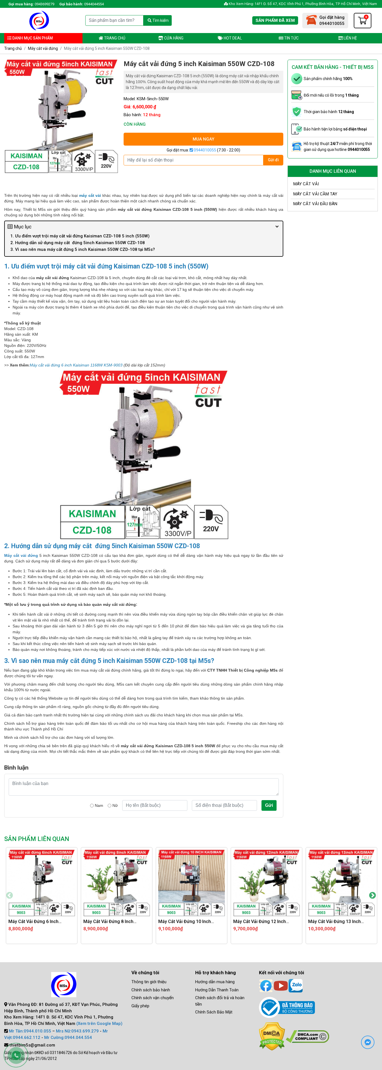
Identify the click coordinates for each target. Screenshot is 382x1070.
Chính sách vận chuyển (152, 997)
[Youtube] (281, 985)
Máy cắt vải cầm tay (315, 194)
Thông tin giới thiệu (148, 981)
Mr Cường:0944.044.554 (68, 1037)
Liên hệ (350, 38)
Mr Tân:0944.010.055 (30, 1031)
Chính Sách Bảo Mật (213, 1012)
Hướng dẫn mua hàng (215, 981)
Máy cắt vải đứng (43, 48)
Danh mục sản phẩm (32, 38)
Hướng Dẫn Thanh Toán (217, 989)
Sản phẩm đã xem (275, 20)
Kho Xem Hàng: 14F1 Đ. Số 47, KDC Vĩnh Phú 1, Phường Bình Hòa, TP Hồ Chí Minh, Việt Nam (302, 4)
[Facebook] (266, 985)
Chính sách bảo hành (150, 989)
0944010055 (204, 150)
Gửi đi (273, 160)
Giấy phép (140, 1005)
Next (372, 896)
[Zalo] (296, 985)
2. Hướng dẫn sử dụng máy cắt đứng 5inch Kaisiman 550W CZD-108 (78, 242)
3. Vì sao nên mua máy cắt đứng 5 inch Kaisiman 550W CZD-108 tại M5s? (82, 249)
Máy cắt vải (306, 183)
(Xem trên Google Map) (99, 1023)
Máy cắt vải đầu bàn (315, 203)
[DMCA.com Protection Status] (272, 1036)
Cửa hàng (173, 38)
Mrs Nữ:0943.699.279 (77, 1031)
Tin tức (291, 38)
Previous (9, 896)
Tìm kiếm (160, 20)
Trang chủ (114, 38)
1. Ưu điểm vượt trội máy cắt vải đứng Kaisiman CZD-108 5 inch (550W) (80, 236)
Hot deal (232, 38)
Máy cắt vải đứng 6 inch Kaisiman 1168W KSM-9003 (76, 365)
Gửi (269, 805)
